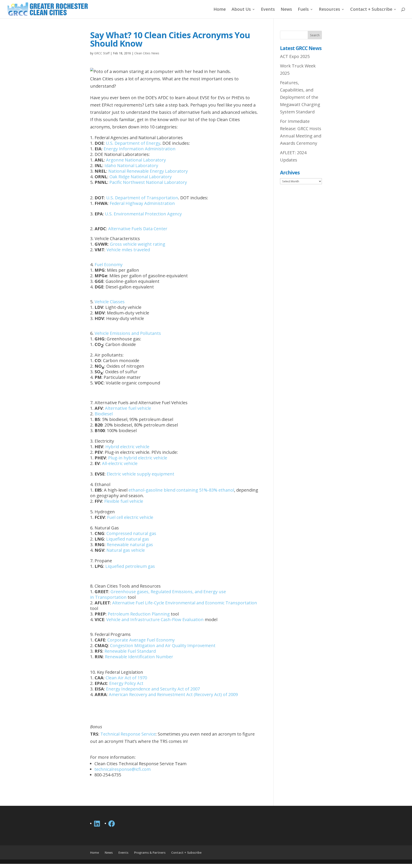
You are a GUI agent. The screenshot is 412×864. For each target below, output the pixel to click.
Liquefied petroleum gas (130, 566)
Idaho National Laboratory (131, 165)
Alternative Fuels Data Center (137, 229)
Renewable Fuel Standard (130, 651)
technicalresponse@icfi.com (122, 769)
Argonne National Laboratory (136, 160)
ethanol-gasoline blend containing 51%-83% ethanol (181, 490)
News (286, 10)
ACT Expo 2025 (295, 56)
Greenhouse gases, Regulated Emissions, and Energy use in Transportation (158, 594)
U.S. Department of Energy (133, 143)
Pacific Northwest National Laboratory (148, 182)
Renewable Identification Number (139, 657)
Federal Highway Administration (142, 203)
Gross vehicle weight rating (137, 244)
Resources (329, 10)
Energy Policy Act (126, 683)
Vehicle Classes (110, 302)
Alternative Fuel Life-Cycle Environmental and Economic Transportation (184, 603)
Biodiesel (104, 414)
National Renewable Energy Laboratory (148, 171)
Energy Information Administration (140, 149)
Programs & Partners (149, 852)
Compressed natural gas (131, 533)
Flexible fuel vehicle (123, 501)
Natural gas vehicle (125, 550)
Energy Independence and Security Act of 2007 (153, 689)
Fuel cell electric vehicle (130, 517)
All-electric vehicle (120, 463)
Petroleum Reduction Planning (139, 614)
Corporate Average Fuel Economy (141, 640)
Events (268, 10)
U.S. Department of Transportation (142, 198)
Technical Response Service (128, 734)
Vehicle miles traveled (128, 250)
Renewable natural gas (130, 544)
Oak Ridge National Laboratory (140, 177)
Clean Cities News (146, 53)
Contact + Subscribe (371, 10)
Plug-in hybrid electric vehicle (137, 458)
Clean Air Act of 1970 (126, 678)
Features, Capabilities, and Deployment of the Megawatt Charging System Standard (300, 97)
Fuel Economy (109, 264)
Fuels (303, 10)
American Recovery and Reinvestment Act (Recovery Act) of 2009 (173, 694)
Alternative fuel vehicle (128, 408)
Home (220, 10)
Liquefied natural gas (127, 539)
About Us (241, 10)
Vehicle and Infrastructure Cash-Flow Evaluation (155, 619)
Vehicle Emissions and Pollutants (128, 333)
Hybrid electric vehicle (127, 447)
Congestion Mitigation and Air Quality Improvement (162, 645)
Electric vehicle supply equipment (140, 474)
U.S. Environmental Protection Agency (143, 214)
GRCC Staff (101, 53)
